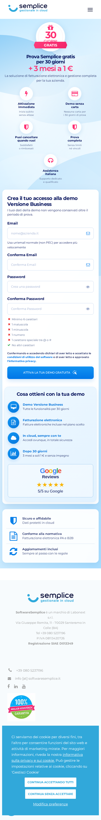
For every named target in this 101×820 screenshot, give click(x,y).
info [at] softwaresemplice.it (38, 678)
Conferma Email (22, 255)
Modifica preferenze (50, 804)
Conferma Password (25, 299)
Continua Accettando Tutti (50, 782)
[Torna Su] (50, 597)
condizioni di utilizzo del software (30, 357)
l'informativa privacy (21, 361)
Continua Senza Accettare (50, 794)
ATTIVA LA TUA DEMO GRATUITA (46, 372)
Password (16, 277)
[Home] (50, 7)
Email (12, 223)
